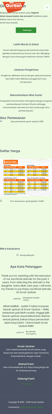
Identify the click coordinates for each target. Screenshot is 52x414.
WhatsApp (26, 384)
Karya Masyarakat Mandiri (31, 407)
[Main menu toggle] (46, 7)
